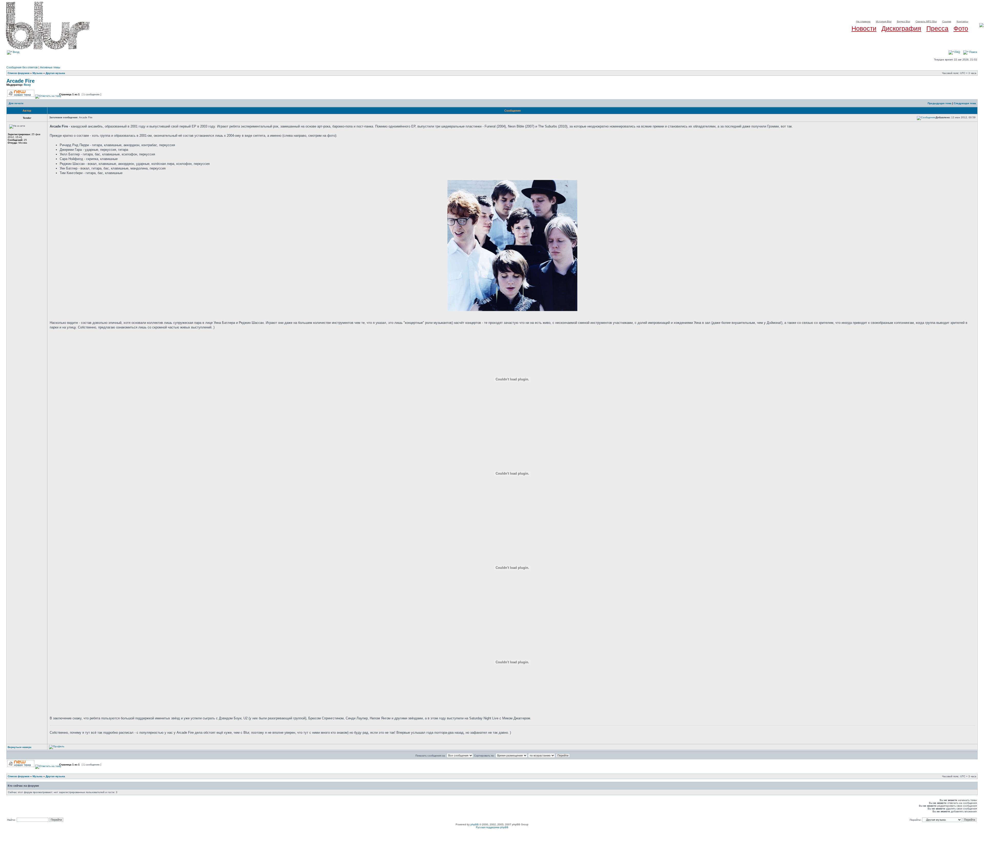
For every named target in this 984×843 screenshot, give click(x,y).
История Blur (883, 21)
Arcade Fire (20, 81)
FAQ (957, 52)
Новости (864, 28)
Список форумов (18, 73)
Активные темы (50, 67)
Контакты (962, 21)
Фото (961, 28)
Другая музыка (55, 73)
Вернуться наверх (20, 747)
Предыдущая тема (939, 103)
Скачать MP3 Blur (926, 21)
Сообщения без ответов (22, 67)
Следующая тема (965, 103)
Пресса (937, 28)
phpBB (474, 824)
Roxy (27, 84)
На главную (863, 21)
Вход (15, 52)
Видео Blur (903, 21)
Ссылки (946, 21)
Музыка (38, 73)
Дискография (901, 28)
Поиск (972, 52)
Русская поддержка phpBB (492, 827)
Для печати (16, 103)
